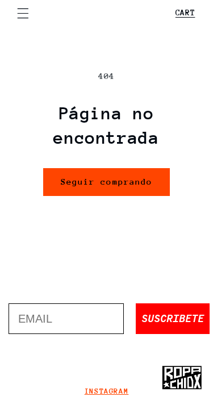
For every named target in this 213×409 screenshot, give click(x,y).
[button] (23, 13)
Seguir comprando (106, 181)
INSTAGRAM (107, 391)
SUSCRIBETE (172, 318)
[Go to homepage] (182, 378)
